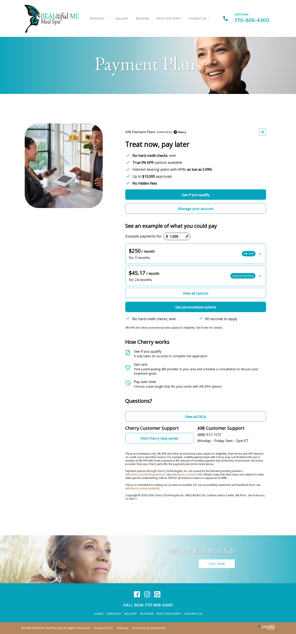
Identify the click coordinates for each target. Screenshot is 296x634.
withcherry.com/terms (185, 474)
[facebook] (137, 594)
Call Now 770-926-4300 (148, 605)
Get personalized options (195, 307)
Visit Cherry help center (160, 438)
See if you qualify (196, 194)
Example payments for (143, 236)
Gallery (121, 18)
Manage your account (195, 208)
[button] (195, 254)
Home (98, 614)
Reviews (142, 18)
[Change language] (262, 132)
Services (96, 18)
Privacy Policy (103, 628)
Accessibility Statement (149, 628)
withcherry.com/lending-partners (145, 474)
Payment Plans (148, 63)
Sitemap (122, 628)
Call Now (217, 564)
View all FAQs (195, 416)
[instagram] (147, 594)
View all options (195, 293)
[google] (157, 594)
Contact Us (198, 18)
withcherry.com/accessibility (142, 488)
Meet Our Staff (168, 18)
